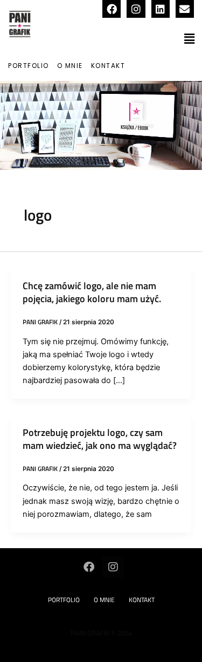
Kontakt (108, 65)
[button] (189, 39)
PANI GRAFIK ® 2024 (101, 632)
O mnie (70, 65)
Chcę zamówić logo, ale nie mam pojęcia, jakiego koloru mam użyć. (92, 292)
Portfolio (28, 65)
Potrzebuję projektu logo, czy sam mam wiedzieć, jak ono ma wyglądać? (100, 439)
